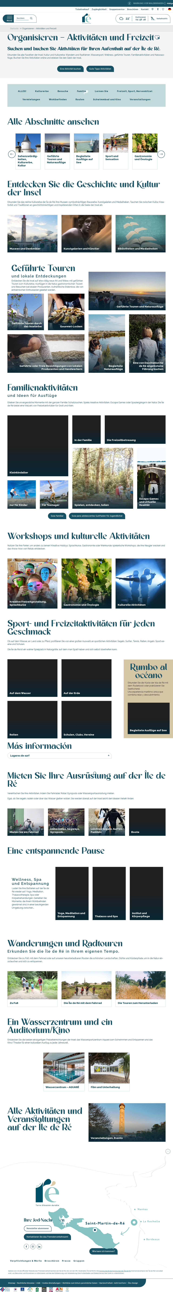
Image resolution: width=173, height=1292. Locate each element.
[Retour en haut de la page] (168, 1151)
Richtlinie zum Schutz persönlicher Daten (80, 1283)
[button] (170, 9)
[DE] (170, 9)
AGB (38, 1283)
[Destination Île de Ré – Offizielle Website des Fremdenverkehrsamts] (86, 19)
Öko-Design (133, 1283)
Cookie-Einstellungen (51, 1283)
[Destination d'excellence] (15, 1289)
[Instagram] (32, 1247)
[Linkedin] (39, 1247)
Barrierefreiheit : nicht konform (112, 1283)
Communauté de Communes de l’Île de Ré (115, 1271)
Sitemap (11, 1283)
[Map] (152, 9)
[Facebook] (26, 1247)
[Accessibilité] (158, 9)
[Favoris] (163, 9)
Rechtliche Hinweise (25, 1283)
